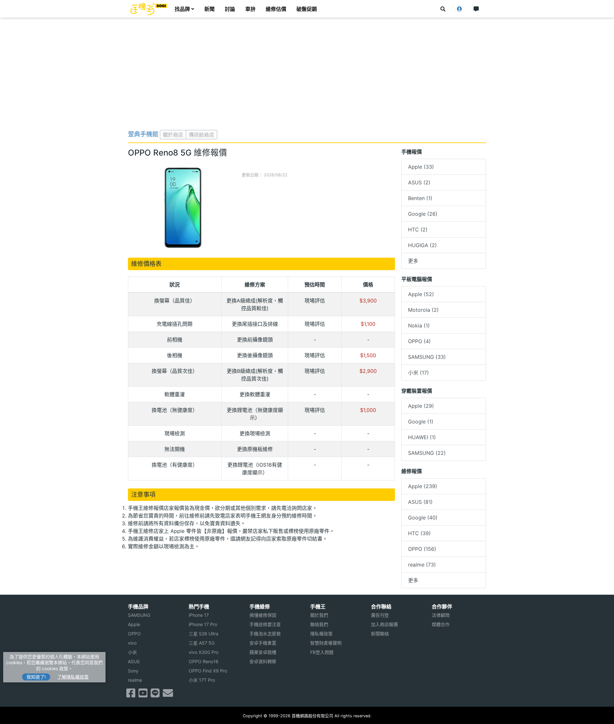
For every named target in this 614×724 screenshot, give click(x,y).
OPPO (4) (419, 341)
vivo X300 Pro (203, 652)
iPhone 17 (199, 615)
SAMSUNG (139, 615)
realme (135, 680)
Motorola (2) (423, 310)
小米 (132, 652)
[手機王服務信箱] (168, 695)
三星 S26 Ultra (203, 633)
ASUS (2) (419, 182)
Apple (134, 624)
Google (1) (420, 421)
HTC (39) (419, 533)
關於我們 (319, 615)
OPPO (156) (422, 549)
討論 (230, 9)
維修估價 (276, 9)
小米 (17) (418, 372)
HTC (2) (418, 229)
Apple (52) (421, 294)
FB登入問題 (322, 652)
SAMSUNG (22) (427, 453)
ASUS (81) (420, 502)
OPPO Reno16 (203, 661)
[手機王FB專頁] (130, 695)
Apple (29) (421, 406)
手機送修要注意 (265, 624)
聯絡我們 (319, 624)
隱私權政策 (321, 633)
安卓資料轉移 (262, 661)
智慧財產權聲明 (326, 643)
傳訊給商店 (201, 135)
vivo (132, 643)
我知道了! (36, 677)
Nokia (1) (419, 325)
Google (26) (422, 214)
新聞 (209, 9)
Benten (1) (420, 198)
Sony (133, 670)
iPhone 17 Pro (203, 624)
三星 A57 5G (202, 643)
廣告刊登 (380, 615)
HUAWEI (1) (422, 437)
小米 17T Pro (202, 680)
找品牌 (182, 9)
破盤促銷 (306, 9)
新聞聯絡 (380, 633)
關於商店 (173, 135)
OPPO (134, 633)
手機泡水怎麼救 (265, 633)
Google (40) (422, 517)
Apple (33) (421, 167)
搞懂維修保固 (262, 615)
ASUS (134, 661)
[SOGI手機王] (149, 9)
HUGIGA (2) (422, 245)
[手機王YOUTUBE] (142, 695)
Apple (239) (422, 486)
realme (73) (422, 564)
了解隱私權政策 (73, 677)
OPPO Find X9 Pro (208, 670)
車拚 (250, 9)
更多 (413, 261)
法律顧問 (441, 615)
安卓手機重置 (262, 643)
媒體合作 (441, 624)
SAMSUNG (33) (427, 357)
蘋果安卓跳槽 (262, 652)
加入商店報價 (384, 624)
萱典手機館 (143, 134)
